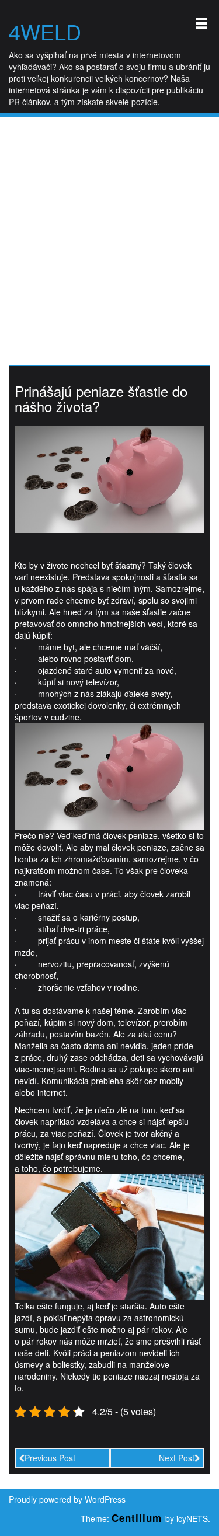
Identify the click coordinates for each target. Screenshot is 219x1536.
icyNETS (192, 1518)
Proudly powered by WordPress (67, 1499)
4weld (45, 31)
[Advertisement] (109, 232)
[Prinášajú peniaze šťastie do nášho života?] (109, 478)
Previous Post (50, 1458)
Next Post (176, 1458)
